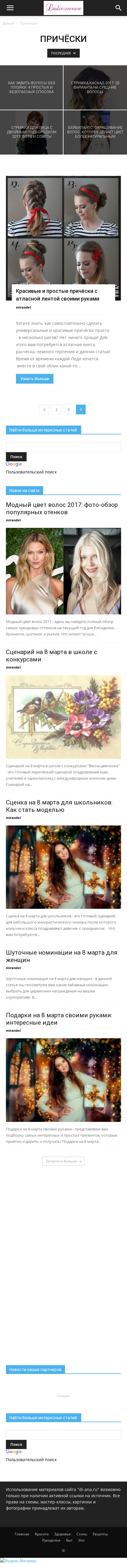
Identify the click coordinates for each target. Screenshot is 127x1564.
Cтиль (81, 1534)
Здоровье (62, 1534)
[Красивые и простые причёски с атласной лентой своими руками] (63, 238)
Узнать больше (34, 379)
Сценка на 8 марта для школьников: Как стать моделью (59, 806)
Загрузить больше (61, 1161)
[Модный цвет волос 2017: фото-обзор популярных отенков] (63, 571)
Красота (42, 1534)
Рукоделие (51, 1540)
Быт (69, 1540)
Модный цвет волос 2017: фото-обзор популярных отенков (62, 508)
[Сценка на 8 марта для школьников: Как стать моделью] (63, 867)
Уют (81, 1540)
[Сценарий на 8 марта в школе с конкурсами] (63, 717)
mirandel (23, 307)
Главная (22, 1534)
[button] (118, 8)
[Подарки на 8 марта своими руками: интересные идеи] (63, 1080)
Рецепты (100, 1534)
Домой (8, 23)
